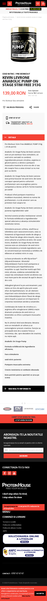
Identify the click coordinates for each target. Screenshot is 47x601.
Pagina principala (8, 17)
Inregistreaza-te (13, 9)
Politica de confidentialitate (12, 525)
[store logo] (23, 3)
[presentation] (22, 403)
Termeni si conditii (9, 522)
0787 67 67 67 (14, 118)
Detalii (12, 137)
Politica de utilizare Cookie (12, 528)
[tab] (23, 137)
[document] (23, 593)
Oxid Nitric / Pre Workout (16, 73)
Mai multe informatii (19, 388)
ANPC (5, 531)
